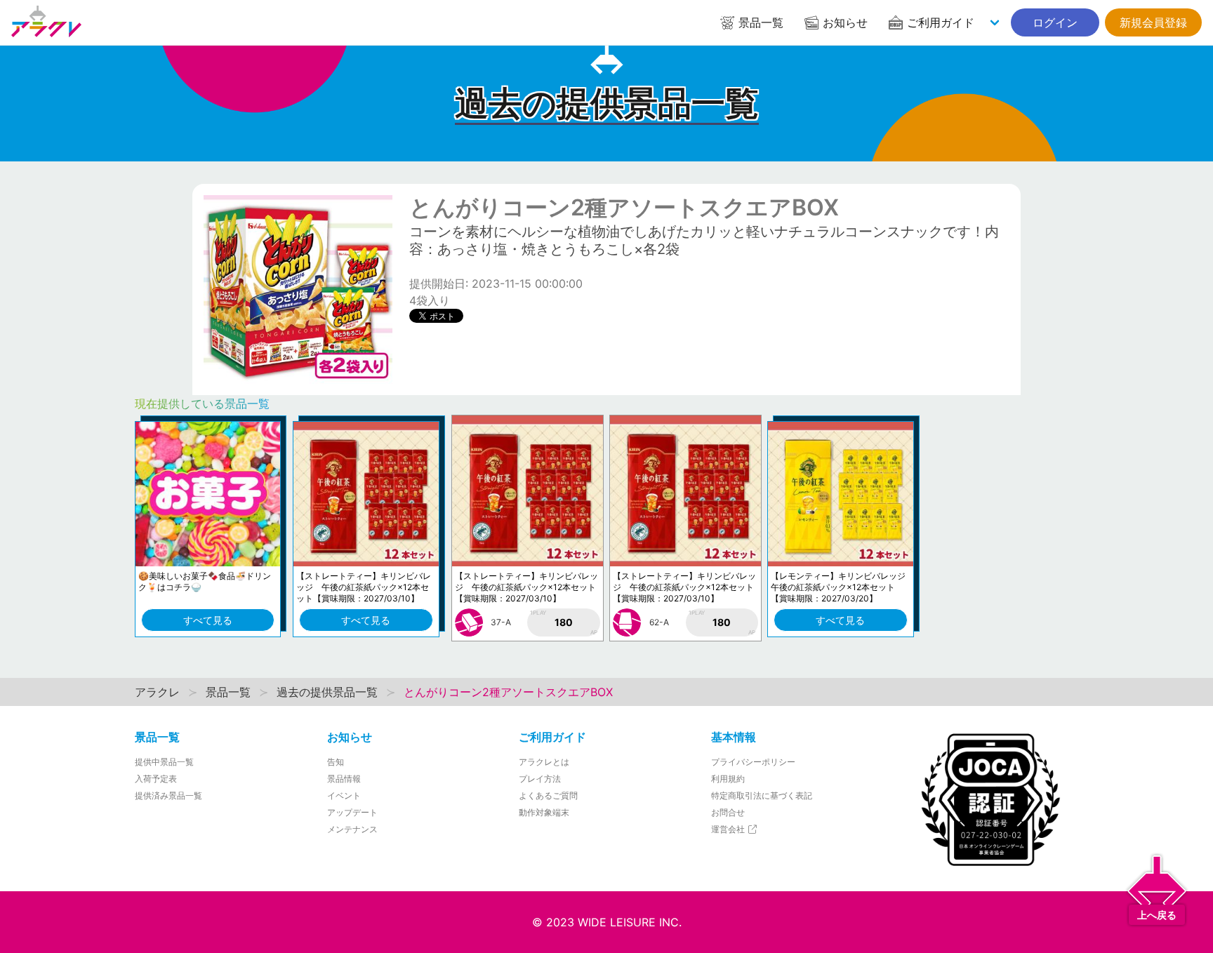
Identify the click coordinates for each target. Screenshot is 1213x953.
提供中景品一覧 (164, 762)
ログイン (1055, 22)
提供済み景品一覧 (168, 795)
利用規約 (728, 778)
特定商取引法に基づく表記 (761, 795)
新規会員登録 (1153, 22)
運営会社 (729, 829)
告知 (335, 762)
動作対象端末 (544, 812)
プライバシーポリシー (753, 762)
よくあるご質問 (548, 795)
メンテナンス (352, 829)
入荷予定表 (156, 778)
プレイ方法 (540, 778)
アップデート (352, 812)
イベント (344, 795)
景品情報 (344, 778)
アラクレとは (544, 762)
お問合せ (728, 812)
